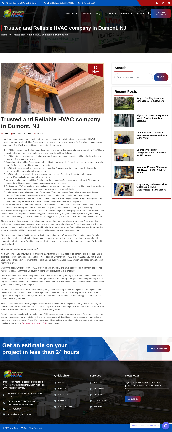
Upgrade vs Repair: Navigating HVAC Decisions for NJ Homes (151, 153)
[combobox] (133, 77)
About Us (86, 13)
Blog (98, 13)
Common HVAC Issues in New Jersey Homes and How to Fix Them (151, 135)
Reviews (125, 13)
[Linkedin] (169, 3)
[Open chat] (165, 425)
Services (70, 13)
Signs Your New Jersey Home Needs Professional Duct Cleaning (152, 118)
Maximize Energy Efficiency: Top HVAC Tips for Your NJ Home (151, 170)
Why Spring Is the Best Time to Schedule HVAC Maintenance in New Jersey (151, 187)
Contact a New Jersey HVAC (35, 323)
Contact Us (110, 13)
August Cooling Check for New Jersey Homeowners (150, 99)
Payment (141, 13)
